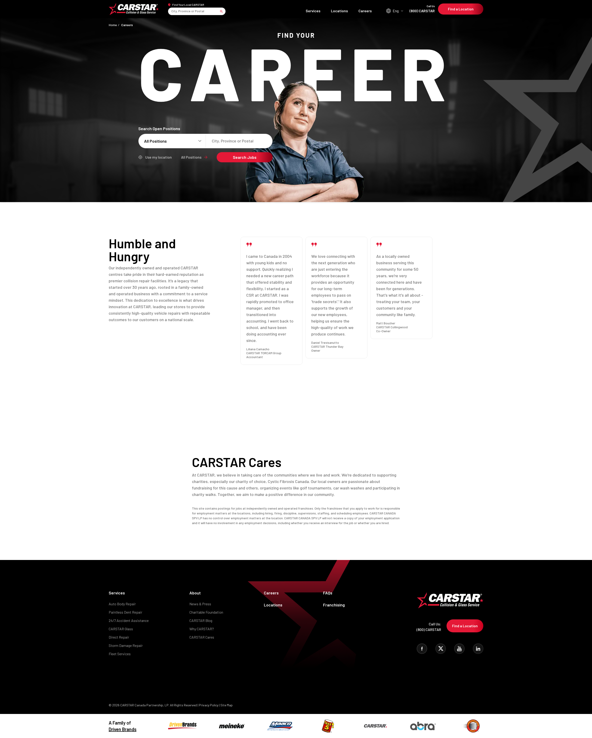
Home (113, 25)
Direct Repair (119, 637)
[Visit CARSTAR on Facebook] (422, 648)
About (195, 592)
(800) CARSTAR (422, 9)
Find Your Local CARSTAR (188, 4)
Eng (396, 11)
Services (313, 11)
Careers (365, 11)
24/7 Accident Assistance (129, 620)
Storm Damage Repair (126, 645)
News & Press (200, 604)
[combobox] (171, 11)
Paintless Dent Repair (125, 612)
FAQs (327, 592)
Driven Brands (122, 729)
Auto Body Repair (122, 604)
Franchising (334, 604)
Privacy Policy (208, 705)
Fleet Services (120, 654)
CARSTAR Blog (200, 620)
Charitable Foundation (206, 612)
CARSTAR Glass (121, 629)
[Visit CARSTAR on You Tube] (459, 648)
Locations (339, 11)
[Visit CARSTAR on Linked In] (478, 648)
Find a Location (461, 9)
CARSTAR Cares (201, 637)
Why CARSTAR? (201, 629)
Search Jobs (244, 157)
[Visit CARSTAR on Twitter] (440, 648)
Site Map (226, 705)
